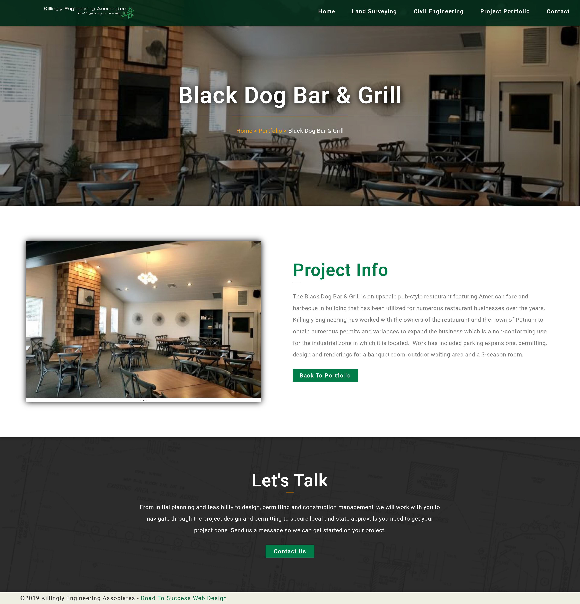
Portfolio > (273, 130)
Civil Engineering (439, 11)
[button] (140, 400)
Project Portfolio (505, 11)
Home (326, 11)
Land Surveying (374, 11)
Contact (558, 11)
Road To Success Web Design (184, 598)
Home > (246, 130)
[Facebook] (556, 598)
